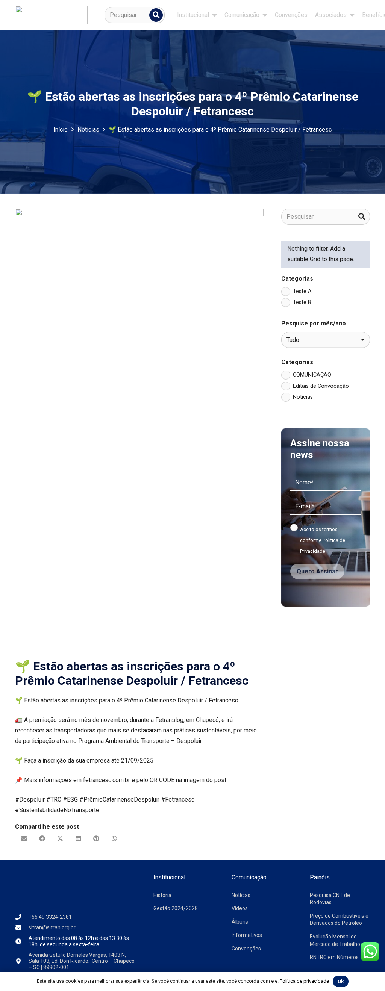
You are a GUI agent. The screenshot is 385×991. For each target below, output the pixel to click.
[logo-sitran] (51, 15)
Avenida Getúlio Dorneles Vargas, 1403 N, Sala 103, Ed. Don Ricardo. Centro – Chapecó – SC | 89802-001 (82, 961)
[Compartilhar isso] (42, 838)
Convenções (246, 949)
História (162, 895)
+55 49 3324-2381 (50, 917)
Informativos (247, 935)
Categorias (297, 278)
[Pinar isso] (96, 838)
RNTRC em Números (334, 957)
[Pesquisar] (156, 15)
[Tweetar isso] (60, 838)
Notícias (241, 895)
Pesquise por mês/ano (313, 323)
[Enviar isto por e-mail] (24, 838)
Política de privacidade (304, 981)
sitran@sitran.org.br (52, 927)
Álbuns (240, 922)
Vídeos (240, 908)
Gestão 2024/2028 (175, 908)
